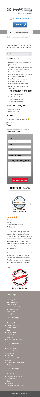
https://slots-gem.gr (25, 129)
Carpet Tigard (11, 300)
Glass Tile (10, 337)
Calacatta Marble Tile (13, 325)
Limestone (10, 355)
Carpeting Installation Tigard (15, 307)
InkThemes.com (23, 393)
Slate (8, 381)
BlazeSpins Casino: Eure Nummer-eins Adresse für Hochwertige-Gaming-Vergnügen (19, 86)
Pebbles (9, 365)
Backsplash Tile (11, 323)
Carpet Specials (11, 332)
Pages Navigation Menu (21, 32)
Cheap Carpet (11, 312)
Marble (9, 360)
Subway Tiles (11, 379)
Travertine (10, 383)
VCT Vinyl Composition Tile (15, 386)
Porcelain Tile (11, 374)
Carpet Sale (10, 314)
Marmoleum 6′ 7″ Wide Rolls (15, 362)
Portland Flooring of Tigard (15, 224)
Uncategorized (12, 109)
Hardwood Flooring (12, 351)
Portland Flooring (21, 239)
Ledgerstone (10, 353)
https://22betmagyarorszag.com (13, 129)
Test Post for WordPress (15, 94)
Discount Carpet (11, 304)
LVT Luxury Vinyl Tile (13, 358)
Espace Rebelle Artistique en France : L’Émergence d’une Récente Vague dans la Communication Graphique (20, 74)
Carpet (9, 330)
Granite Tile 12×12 (12, 348)
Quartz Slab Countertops (14, 376)
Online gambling (13, 111)
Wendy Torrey (11, 220)
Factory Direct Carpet (13, 309)
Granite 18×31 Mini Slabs (14, 339)
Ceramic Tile (10, 335)
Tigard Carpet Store (12, 302)
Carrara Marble (11, 328)
